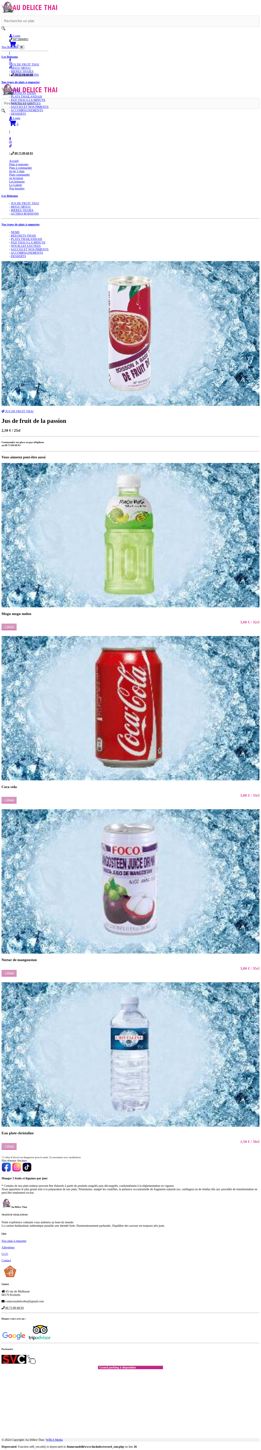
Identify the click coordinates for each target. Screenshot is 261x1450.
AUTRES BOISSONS (25, 213)
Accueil (14, 161)
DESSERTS (18, 256)
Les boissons (17, 181)
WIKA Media (54, 1439)
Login (16, 35)
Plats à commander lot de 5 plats (20, 169)
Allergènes (8, 1247)
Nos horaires (16, 188)
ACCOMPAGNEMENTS (27, 252)
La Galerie (15, 185)
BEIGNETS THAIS (23, 235)
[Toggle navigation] (21, 47)
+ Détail (9, 626)
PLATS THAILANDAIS (26, 239)
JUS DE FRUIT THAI (25, 203)
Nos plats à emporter (14, 1241)
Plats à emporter (18, 164)
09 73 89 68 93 (23, 153)
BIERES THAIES (22, 210)
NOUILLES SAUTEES (26, 246)
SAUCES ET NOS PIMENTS (30, 249)
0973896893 (20, 39)
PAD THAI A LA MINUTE (28, 242)
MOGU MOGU (21, 206)
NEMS (15, 232)
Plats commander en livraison (19, 176)
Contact (6, 1260)
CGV (5, 1254)
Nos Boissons (10, 47)
